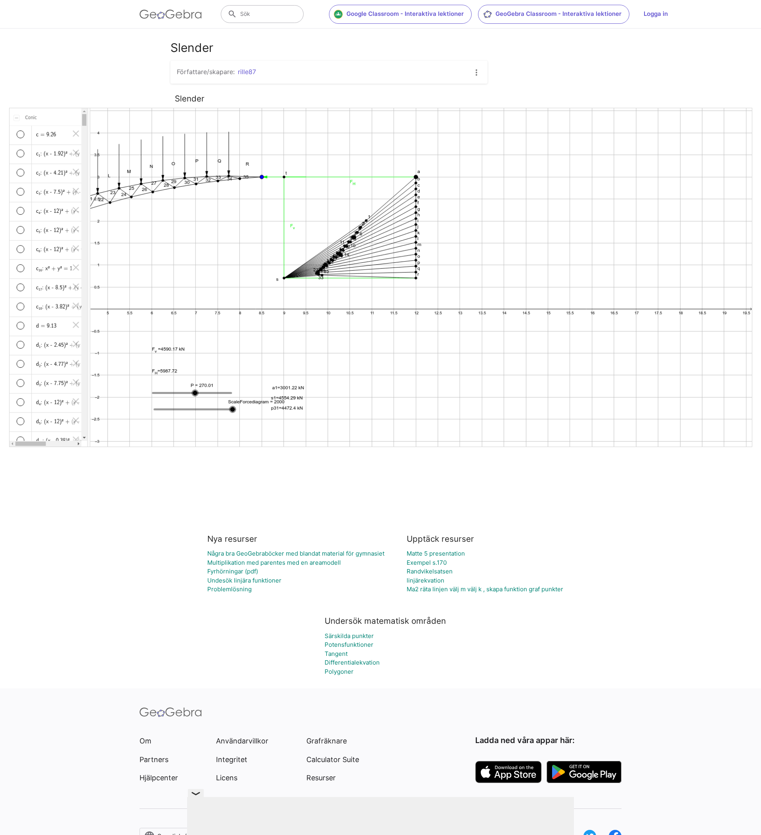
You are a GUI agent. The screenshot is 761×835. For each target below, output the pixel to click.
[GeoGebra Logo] (171, 14)
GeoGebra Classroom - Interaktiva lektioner (558, 13)
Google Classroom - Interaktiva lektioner (405, 13)
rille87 (247, 72)
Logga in (656, 13)
